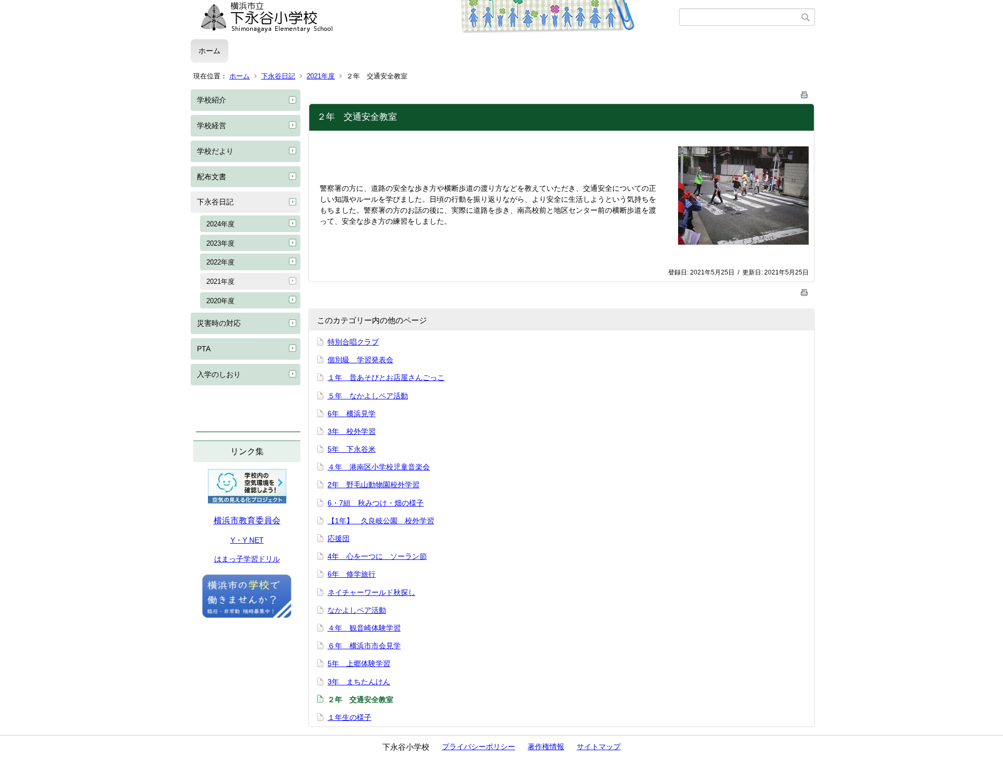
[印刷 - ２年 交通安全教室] (804, 93)
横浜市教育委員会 (247, 520)
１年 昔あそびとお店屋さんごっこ (386, 377)
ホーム (209, 51)
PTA (204, 349)
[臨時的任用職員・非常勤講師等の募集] (247, 617)
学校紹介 (211, 100)
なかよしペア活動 (357, 610)
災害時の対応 (219, 323)
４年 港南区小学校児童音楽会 (379, 467)
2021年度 (321, 76)
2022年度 (220, 262)
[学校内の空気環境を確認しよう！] (247, 501)
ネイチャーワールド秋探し (371, 592)
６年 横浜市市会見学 (364, 645)
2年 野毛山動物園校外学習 (373, 484)
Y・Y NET (247, 540)
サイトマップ (599, 746)
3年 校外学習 (352, 431)
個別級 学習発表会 (360, 359)
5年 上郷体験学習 (359, 663)
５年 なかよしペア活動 (368, 396)
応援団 (338, 538)
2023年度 (220, 243)
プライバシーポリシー (478, 746)
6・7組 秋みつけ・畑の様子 (376, 503)
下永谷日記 (278, 76)
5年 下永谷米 (352, 449)
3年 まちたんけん (359, 682)
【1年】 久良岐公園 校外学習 (381, 521)
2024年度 (220, 224)
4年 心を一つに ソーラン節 (377, 556)
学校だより (215, 151)
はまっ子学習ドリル (247, 559)
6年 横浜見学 (352, 413)
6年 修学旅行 (352, 574)
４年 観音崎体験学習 (364, 628)
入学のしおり (219, 374)
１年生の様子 (349, 717)
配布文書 (211, 177)
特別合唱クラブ (353, 342)
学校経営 (211, 125)
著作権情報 (546, 746)
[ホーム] (435, 17)
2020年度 (220, 301)
